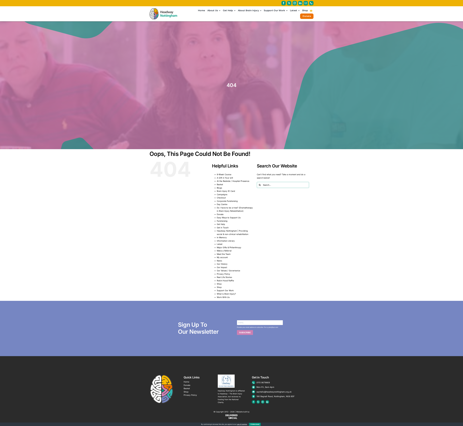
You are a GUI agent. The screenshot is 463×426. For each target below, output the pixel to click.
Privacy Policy (223, 274)
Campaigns (222, 194)
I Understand (254, 424)
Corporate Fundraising (227, 201)
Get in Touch (223, 227)
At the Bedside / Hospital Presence (233, 181)
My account (222, 257)
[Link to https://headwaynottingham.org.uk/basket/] (311, 11)
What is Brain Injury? (226, 294)
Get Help (221, 224)
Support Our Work (225, 290)
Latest (219, 244)
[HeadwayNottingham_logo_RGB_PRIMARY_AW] (163, 9)
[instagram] (295, 3)
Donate (220, 214)
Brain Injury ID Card (226, 191)
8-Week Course (224, 174)
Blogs (219, 188)
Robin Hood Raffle (225, 280)
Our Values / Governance (228, 270)
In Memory (222, 237)
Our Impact (222, 267)
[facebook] (283, 3)
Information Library (226, 241)
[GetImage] (226, 375)
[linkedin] (300, 3)
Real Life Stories (224, 277)
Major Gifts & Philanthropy (229, 247)
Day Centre (222, 204)
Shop (219, 284)
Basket (220, 184)
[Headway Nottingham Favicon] (162, 375)
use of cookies (242, 424)
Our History (222, 264)
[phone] (311, 3)
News (219, 261)
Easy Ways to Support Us (229, 217)
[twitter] (289, 3)
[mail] (306, 3)
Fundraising (222, 221)
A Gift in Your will (225, 178)
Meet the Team (224, 254)
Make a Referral (224, 251)
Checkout (221, 197)
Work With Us (223, 297)
